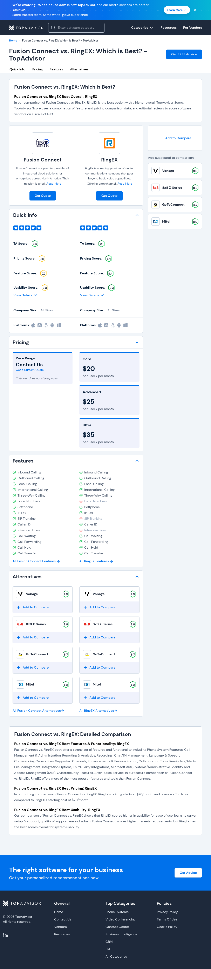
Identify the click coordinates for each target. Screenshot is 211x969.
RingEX (109, 160)
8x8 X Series (36, 624)
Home (58, 912)
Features (56, 69)
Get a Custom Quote (30, 370)
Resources (62, 934)
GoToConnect (37, 654)
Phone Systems (117, 912)
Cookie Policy (167, 927)
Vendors (60, 927)
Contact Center (117, 927)
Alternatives (79, 69)
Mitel (30, 684)
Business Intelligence (121, 934)
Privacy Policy (167, 912)
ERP (108, 949)
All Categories (116, 956)
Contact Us (62, 919)
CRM (109, 941)
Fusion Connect (43, 160)
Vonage (32, 594)
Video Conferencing (121, 919)
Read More (54, 183)
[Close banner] (195, 9)
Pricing (37, 69)
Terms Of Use (167, 919)
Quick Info (17, 69)
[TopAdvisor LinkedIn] (5, 934)
